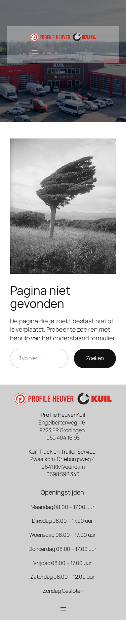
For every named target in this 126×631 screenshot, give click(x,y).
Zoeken (95, 358)
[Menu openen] (34, 52)
